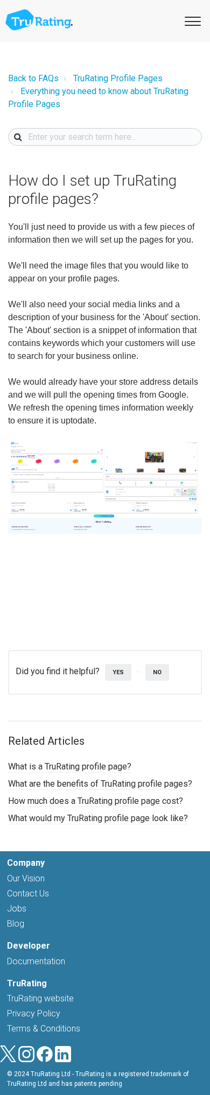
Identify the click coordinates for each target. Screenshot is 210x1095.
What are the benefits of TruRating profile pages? (100, 784)
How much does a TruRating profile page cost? (95, 801)
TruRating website (40, 998)
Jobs (16, 908)
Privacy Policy (33, 1013)
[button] (191, 20)
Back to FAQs (33, 78)
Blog (15, 924)
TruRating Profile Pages (118, 78)
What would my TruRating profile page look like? (98, 818)
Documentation (36, 961)
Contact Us (28, 893)
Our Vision (26, 878)
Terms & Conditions (43, 1028)
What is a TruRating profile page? (69, 766)
